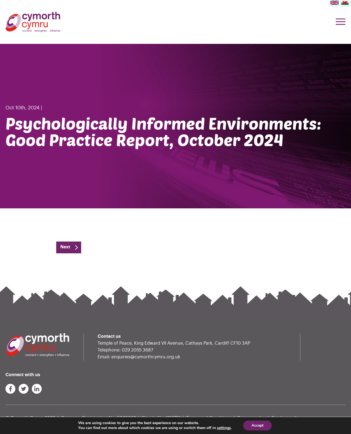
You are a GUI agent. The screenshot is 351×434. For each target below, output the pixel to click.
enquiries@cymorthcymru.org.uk (145, 357)
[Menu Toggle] (341, 22)
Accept (257, 425)
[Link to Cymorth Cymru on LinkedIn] (37, 389)
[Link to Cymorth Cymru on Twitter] (24, 389)
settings (224, 428)
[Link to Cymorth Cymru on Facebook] (10, 389)
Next (65, 247)
